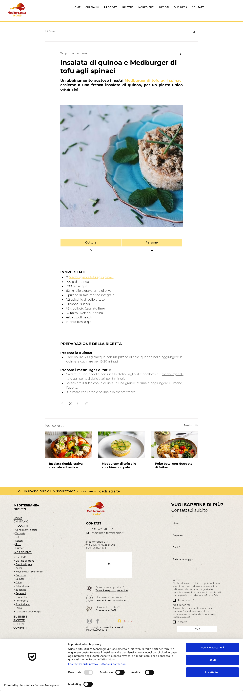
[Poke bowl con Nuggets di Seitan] (174, 445)
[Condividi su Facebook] (61, 403)
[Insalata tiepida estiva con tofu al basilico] (68, 445)
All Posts (50, 31)
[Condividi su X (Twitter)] (70, 403)
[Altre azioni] (181, 53)
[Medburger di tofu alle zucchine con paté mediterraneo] (121, 445)
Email (176, 547)
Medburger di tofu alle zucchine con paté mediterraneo (119, 465)
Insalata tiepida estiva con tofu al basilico (66, 465)
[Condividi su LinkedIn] (78, 403)
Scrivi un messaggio (183, 559)
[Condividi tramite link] (86, 403)
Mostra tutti (191, 425)
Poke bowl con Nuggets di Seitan (173, 465)
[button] (193, 31)
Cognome (177, 535)
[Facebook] (97, 621)
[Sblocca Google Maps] (109, 565)
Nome (176, 523)
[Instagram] (89, 621)
